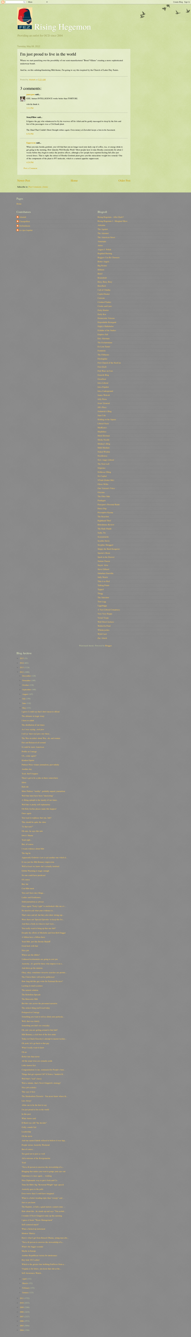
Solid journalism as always (33, 901)
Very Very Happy (105, 613)
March (25, 1283)
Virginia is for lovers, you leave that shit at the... (41, 1268)
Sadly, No (102, 532)
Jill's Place (102, 407)
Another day (27, 769)
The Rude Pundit (104, 528)
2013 (22, 667)
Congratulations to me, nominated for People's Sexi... (43, 1069)
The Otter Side (104, 496)
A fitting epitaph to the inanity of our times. (39, 800)
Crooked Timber (104, 302)
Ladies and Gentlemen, (31, 897)
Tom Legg (102, 601)
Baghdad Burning (105, 253)
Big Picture (102, 265)
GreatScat (102, 379)
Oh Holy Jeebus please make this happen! (39, 808)
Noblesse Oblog (104, 472)
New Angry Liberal (106, 459)
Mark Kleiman (104, 435)
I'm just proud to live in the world (35, 1109)
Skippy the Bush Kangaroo (109, 548)
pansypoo (30, 94)
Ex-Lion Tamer (104, 346)
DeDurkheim (24, 226)
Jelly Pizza (102, 399)
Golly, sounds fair (29, 1127)
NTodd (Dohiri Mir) (106, 480)
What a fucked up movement (33, 1228)
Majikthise (102, 431)
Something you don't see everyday (35, 1025)
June (24, 703)
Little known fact (29, 1065)
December (26, 675)
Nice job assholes (29, 1087)
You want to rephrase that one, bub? (36, 817)
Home (74, 180)
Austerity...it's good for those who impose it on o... (42, 963)
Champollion (24, 221)
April (24, 1278)
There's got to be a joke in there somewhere (40, 777)
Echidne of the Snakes (107, 330)
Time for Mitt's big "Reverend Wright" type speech (43, 1184)
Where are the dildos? (31, 954)
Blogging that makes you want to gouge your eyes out (43, 1171)
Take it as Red (104, 581)
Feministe (102, 350)
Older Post (124, 180)
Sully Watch (103, 577)
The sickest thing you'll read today (36, 1007)
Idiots (24, 782)
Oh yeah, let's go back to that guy (35, 1043)
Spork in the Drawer (106, 557)
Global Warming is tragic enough (35, 870)
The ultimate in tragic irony (33, 716)
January (25, 1292)
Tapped (101, 589)
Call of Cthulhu (104, 289)
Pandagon (102, 500)
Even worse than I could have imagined (38, 1193)
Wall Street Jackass (106, 621)
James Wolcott (104, 395)
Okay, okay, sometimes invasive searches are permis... (44, 972)
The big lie (26, 853)
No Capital (102, 476)
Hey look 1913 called (30, 1259)
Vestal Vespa (103, 617)
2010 (22, 1302)
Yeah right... (27, 839)
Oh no (24, 1052)
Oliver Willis (103, 484)
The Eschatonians (105, 342)
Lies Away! (26, 1100)
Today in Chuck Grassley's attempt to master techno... (44, 1038)
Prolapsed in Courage (30, 1012)
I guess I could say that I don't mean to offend (40, 711)
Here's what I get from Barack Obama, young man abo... (45, 1237)
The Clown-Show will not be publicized (38, 976)
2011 (22, 1298)
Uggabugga (102, 605)
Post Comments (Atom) (38, 186)
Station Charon (104, 561)
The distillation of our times (33, 724)
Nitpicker (101, 467)
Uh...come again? (29, 755)
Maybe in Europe (29, 1250)
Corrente (101, 298)
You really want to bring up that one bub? (39, 928)
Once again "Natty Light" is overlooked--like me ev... (44, 906)
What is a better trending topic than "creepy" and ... (43, 1197)
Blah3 (100, 273)
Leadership (26, 1131)
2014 (22, 662)
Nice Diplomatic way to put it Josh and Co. (40, 1180)
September (27, 689)
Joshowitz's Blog (104, 411)
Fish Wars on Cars (105, 370)
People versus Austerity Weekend (35, 1144)
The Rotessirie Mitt (30, 999)
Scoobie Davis (104, 540)
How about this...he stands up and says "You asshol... (44, 1211)
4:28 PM (29, 162)
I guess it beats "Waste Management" (37, 1220)
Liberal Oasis (103, 423)
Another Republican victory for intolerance (39, 1255)
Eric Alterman (103, 338)
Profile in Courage (29, 751)
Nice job (25, 950)
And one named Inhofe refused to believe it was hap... (44, 1140)
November (26, 680)
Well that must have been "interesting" (37, 795)
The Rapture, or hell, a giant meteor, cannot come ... (43, 1206)
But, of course (27, 844)
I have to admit (28, 720)
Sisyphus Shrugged (105, 544)
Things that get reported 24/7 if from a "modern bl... (43, 1074)
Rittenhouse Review (106, 524)
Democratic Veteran (106, 318)
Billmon (101, 269)
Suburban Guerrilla (105, 573)
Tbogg (100, 593)
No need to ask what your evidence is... (38, 910)
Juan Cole (102, 415)
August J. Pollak (104, 249)
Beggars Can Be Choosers (109, 257)
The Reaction (103, 516)
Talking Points (103, 585)
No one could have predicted (33, 875)
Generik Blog (103, 374)
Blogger (108, 645)
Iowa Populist (103, 386)
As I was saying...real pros (33, 729)
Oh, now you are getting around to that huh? (40, 1029)
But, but (25, 884)
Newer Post (23, 180)
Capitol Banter (104, 293)
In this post (26, 1114)
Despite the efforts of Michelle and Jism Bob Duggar (44, 932)
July (24, 698)
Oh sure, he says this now (32, 831)
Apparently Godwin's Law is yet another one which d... (45, 857)
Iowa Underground (105, 391)
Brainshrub (102, 277)
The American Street (106, 237)
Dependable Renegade (107, 322)
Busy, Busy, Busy (105, 281)
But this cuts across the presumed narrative (39, 1003)
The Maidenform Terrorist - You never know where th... (45, 1096)
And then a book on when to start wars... (38, 923)
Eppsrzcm (31, 142)
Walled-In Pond (104, 625)
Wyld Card (102, 633)
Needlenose (102, 455)
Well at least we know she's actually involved (40, 866)
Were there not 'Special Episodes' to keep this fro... (43, 919)
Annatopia (102, 241)
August (25, 694)
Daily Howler (103, 310)
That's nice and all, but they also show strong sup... (43, 914)
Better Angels (103, 261)
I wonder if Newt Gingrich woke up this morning (42, 1215)
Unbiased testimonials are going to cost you (40, 959)
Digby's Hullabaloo (106, 326)
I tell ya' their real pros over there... (36, 733)
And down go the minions (32, 967)
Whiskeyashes (103, 629)
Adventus (101, 225)
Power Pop (102, 508)
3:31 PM (29, 108)
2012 (22, 672)
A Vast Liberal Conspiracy (109, 609)
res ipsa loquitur (26, 230)
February (26, 1287)
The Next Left (103, 463)
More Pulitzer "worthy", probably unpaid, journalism (43, 791)
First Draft (102, 366)
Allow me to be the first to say (34, 1105)
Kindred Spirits (28, 760)
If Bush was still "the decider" (34, 1122)
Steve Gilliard (103, 569)
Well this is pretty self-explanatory (36, 804)
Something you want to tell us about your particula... (43, 1016)
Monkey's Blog (104, 443)
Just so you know (29, 1202)
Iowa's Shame (27, 835)
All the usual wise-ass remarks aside (37, 1060)
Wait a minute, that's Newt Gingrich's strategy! (41, 1082)
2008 (22, 1311)
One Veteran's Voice (106, 488)
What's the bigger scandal (32, 1246)
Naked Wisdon (104, 451)
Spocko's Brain (104, 553)
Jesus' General (104, 403)
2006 (22, 1321)
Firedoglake (102, 358)
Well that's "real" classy (32, 1078)
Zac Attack (102, 638)
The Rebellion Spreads (31, 994)
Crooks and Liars (105, 306)
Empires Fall (103, 334)
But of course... (28, 1149)
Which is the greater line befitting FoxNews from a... (44, 1264)
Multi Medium (103, 447)
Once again (26, 813)
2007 (22, 1316)
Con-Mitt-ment (28, 888)
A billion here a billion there (33, 937)
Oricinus (101, 492)
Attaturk (22, 217)
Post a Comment (30, 168)
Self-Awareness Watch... (32, 1273)
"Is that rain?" (27, 826)
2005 (22, 1325)
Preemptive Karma (105, 512)
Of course (26, 879)
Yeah (24, 1162)
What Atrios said (29, 1118)
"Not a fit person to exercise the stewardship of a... (43, 1167)
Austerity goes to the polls (32, 1189)
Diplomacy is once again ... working (37, 1175)
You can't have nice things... (33, 892)
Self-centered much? (30, 1224)
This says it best (28, 1091)
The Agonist (103, 229)
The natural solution (30, 990)
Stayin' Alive (103, 565)
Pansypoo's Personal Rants (109, 504)
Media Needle (103, 439)
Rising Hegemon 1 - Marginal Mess (112, 221)
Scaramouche (103, 536)
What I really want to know (33, 1047)
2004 (22, 1330)
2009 (22, 1307)
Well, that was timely (30, 1021)
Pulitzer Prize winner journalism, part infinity (40, 764)
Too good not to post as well (33, 1153)
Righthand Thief (104, 520)
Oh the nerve (27, 1136)
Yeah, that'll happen (30, 773)
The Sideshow (103, 597)
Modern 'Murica (28, 1233)
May (24, 707)
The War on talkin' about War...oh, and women (41, 738)
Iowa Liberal (103, 382)
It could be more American (33, 746)
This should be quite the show (34, 822)
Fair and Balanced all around (34, 742)
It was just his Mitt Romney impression (38, 861)
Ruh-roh (25, 786)
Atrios (100, 245)
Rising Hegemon (61, 26)
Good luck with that (30, 945)
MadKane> (102, 427)
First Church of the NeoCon (109, 362)
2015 (22, 658)
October (26, 685)
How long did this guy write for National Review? (42, 981)
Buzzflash (102, 285)
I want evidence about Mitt (33, 848)
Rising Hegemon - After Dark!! (111, 217)
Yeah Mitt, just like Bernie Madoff (36, 941)
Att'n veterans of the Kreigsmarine (36, 1158)
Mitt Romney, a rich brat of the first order (39, 1034)
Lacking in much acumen (32, 985)
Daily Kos (102, 314)
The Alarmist (103, 233)
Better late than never (31, 1056)
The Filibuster (103, 354)
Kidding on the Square (107, 419)
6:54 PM (29, 133)
